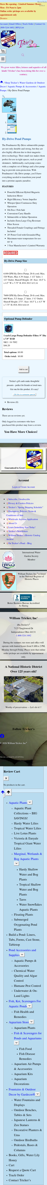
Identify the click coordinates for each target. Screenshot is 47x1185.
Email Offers (15, 24)
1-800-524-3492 (23, 635)
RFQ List (20, 27)
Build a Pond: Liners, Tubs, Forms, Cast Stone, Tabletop (24, 939)
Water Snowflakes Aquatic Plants (30, 906)
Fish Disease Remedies (27, 1056)
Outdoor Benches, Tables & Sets (25, 1112)
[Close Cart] (6, 778)
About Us (12, 523)
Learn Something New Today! (22, 527)
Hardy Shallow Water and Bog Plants (28, 874)
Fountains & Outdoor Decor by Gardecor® (22, 1091)
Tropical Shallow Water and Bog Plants (30, 889)
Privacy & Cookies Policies (21, 503)
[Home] (1, 82)
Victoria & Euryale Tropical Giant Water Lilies (27, 843)
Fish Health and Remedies (24, 1014)
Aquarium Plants (24, 1028)
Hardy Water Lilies (26, 823)
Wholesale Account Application (23, 519)
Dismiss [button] (3, 18)
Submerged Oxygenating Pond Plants (25, 924)
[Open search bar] (23, 55)
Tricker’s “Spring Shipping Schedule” (25, 507)
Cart (11, 1165)
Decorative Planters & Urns (28, 1132)
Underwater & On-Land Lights (25, 993)
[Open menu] (3, 59)
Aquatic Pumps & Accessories (25, 963)
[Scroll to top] (2, 793)
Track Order (28, 24)
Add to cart (23, 369)
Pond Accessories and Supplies (22, 952)
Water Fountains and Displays (27, 1102)
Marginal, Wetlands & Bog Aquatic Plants (28, 856)
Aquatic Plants (18, 802)
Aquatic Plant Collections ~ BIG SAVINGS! (25, 813)
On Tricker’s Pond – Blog (20, 543)
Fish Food (25, 1049)
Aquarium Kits (23, 1074)
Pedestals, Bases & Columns (26, 1147)
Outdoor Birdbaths (25, 1140)
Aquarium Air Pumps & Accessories (27, 1066)
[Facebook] (2, 737)
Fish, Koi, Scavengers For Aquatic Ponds (25, 1003)
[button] (3, 96)
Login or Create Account (23, 486)
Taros (22, 899)
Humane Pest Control (27, 986)
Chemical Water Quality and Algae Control (25, 976)
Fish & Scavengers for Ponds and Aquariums (28, 1035)
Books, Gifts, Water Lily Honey (24, 1157)
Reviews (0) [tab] (12, 402)
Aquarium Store (19, 1022)
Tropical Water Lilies (27, 828)
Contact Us (40, 24)
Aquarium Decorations (21, 1081)
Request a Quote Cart (22, 1170)
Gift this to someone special (24, 394)
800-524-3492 (7, 27)
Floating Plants (23, 914)
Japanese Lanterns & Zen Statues (27, 1122)
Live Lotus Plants (25, 833)
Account (4, 24)
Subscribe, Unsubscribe (19, 499)
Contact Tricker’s (20, 1180)
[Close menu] (4, 795)
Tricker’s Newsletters (18, 531)
